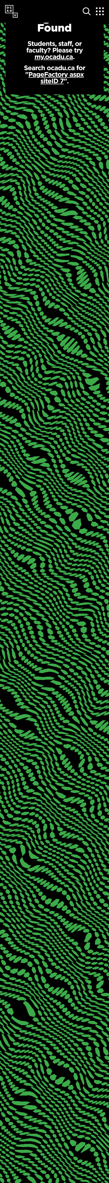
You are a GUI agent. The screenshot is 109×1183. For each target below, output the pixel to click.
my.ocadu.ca (53, 56)
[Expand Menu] (100, 11)
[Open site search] (87, 11)
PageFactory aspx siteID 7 (56, 78)
